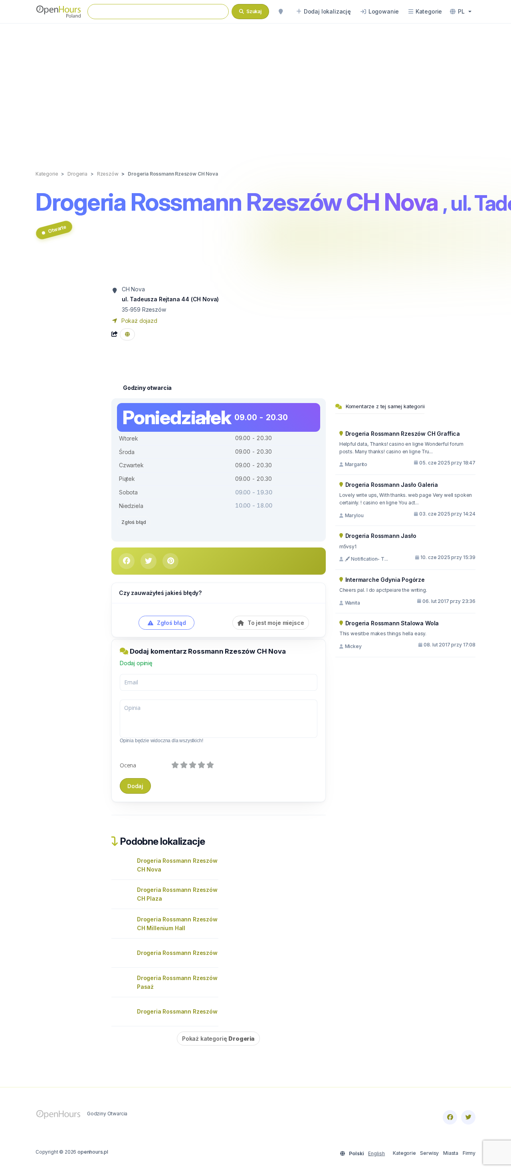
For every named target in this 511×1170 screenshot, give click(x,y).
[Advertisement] (255, 88)
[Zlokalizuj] (280, 11)
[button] (460, 11)
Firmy (469, 1153)
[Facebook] (450, 1117)
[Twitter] (468, 1117)
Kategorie (404, 1153)
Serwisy (429, 1153)
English (376, 1153)
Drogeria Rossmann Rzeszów (177, 952)
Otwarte (57, 228)
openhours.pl (92, 1152)
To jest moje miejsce (275, 622)
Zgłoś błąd (133, 522)
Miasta (450, 1153)
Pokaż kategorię (218, 1038)
